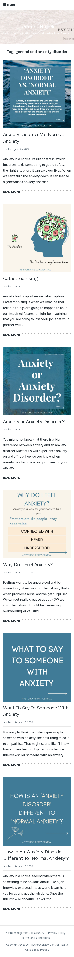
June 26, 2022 (22, 149)
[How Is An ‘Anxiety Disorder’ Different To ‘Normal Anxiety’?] (37, 811)
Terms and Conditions (36, 938)
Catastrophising (20, 278)
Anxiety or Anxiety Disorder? (34, 421)
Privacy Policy (56, 933)
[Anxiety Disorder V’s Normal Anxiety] (37, 94)
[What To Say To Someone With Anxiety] (37, 667)
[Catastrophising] (37, 238)
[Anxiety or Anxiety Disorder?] (37, 381)
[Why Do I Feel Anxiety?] (37, 524)
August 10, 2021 (24, 286)
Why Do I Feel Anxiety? (28, 564)
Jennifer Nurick (37, 27)
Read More (11, 191)
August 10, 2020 (24, 572)
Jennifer (7, 149)
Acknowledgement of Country (25, 933)
